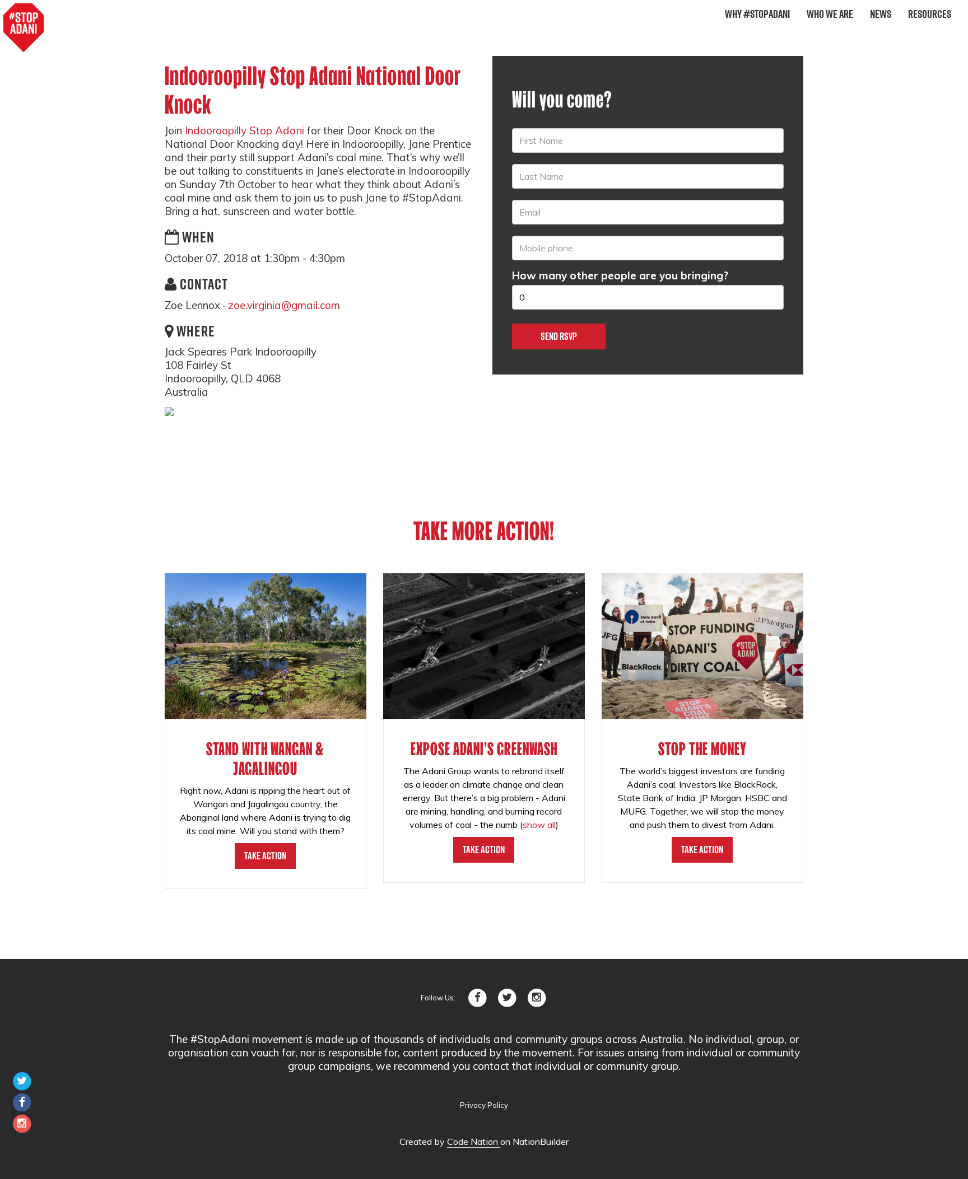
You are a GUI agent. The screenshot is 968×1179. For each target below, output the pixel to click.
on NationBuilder (534, 1141)
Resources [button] (929, 14)
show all (539, 824)
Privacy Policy (484, 1105)
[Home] (23, 28)
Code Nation (473, 1141)
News (880, 14)
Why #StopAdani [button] (757, 14)
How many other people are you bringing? (620, 275)
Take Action (265, 856)
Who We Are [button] (830, 14)
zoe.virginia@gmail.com (284, 305)
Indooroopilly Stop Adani (244, 130)
